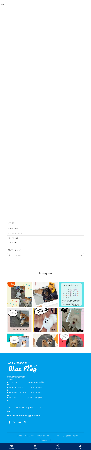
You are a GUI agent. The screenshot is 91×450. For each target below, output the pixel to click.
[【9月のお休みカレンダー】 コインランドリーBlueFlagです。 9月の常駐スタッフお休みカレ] (71, 294)
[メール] (19, 422)
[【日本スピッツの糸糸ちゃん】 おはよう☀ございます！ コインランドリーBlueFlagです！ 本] (45, 320)
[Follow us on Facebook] (9, 422)
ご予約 (58, 448)
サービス (31, 435)
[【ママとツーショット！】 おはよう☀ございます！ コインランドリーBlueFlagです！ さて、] (45, 294)
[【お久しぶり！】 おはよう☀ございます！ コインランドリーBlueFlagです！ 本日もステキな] (19, 320)
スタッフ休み (13, 242)
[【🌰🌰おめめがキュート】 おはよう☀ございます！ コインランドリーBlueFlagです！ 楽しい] (45, 346)
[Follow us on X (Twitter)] (14, 422)
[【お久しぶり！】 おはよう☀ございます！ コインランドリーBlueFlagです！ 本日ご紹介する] (71, 320)
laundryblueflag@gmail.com (26, 415)
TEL (80, 448)
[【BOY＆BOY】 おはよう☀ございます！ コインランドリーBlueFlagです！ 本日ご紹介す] (19, 294)
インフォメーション (15, 233)
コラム (59, 435)
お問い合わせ (45, 440)
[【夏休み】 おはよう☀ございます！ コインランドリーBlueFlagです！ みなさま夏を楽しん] (71, 346)
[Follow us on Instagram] (25, 422)
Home (14, 435)
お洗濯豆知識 (13, 228)
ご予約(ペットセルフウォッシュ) (45, 435)
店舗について (22, 435)
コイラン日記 (13, 238)
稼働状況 (75, 435)
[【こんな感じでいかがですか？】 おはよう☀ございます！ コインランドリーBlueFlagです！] (19, 346)
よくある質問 (67, 435)
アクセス (35, 448)
